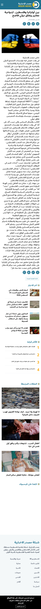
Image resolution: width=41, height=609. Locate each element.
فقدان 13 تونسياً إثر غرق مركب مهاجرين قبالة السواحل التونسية (16, 330)
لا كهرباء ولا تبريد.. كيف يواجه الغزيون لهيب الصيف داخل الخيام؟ (21, 413)
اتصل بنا (36, 586)
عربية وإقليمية (15, 559)
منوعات (17, 572)
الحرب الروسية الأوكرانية (29, 78)
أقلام (18, 582)
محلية (18, 563)
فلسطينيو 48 (34, 559)
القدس (17, 577)
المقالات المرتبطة (29, 384)
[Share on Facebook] (37, 23)
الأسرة (18, 568)
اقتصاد (36, 568)
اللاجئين (36, 577)
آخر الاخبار (32, 285)
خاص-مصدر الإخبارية (31, 58)
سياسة (36, 582)
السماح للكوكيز (20, 606)
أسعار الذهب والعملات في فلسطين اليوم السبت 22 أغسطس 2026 (18, 292)
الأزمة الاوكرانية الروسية (32, 279)
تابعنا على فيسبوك (28, 484)
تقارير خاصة (35, 563)
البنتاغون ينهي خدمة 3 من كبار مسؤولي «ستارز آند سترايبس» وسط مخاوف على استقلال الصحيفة (16, 317)
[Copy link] (24, 23)
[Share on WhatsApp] (28, 23)
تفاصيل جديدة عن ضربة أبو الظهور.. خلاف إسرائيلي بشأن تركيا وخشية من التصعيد (17, 304)
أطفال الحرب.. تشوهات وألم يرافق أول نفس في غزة (22, 444)
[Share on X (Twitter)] (33, 23)
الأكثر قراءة (32, 342)
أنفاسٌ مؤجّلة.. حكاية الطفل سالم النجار (22, 475)
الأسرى (36, 572)
